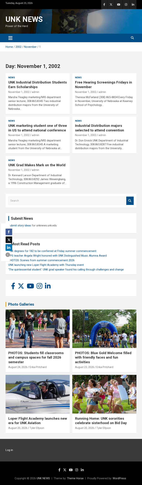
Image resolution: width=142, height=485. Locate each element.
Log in (9, 450)
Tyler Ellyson (37, 428)
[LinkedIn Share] (9, 247)
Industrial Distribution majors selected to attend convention (99, 127)
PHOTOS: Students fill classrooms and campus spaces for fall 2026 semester (36, 357)
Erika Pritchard (38, 367)
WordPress (119, 478)
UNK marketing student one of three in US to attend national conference (37, 127)
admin (35, 92)
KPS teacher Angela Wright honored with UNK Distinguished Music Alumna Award (57, 255)
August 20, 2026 (17, 428)
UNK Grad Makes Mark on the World (36, 165)
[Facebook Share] (9, 232)
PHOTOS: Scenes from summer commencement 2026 (41, 260)
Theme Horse (75, 478)
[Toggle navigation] (10, 38)
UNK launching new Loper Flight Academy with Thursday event (46, 265)
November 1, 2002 (19, 92)
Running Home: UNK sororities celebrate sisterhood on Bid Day (101, 420)
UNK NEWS (24, 19)
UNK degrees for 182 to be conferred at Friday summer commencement (52, 251)
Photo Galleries (21, 304)
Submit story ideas (19, 225)
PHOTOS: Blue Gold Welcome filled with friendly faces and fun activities (103, 357)
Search (130, 201)
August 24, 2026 (17, 367)
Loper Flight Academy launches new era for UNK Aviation (37, 420)
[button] (8, 254)
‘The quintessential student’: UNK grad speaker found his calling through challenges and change (66, 269)
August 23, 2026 (84, 367)
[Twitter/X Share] (9, 239)
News (11, 77)
